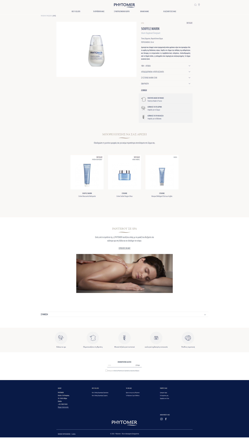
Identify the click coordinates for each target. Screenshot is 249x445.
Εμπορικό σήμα (163, 393)
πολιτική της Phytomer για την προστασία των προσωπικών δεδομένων (126, 370)
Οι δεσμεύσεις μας (164, 395)
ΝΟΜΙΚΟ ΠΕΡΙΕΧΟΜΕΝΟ (64, 434)
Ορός (54, 16)
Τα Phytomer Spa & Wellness (133, 395)
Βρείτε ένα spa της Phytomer (133, 393)
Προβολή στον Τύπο (164, 398)
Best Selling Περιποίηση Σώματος (100, 395)
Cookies (73, 434)
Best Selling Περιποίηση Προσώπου (100, 393)
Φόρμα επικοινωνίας (63, 407)
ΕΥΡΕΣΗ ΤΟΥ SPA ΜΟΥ (124, 248)
